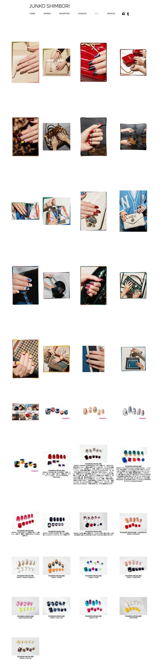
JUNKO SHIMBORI (50, 6)
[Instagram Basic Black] (123, 13)
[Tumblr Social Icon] (128, 14)
